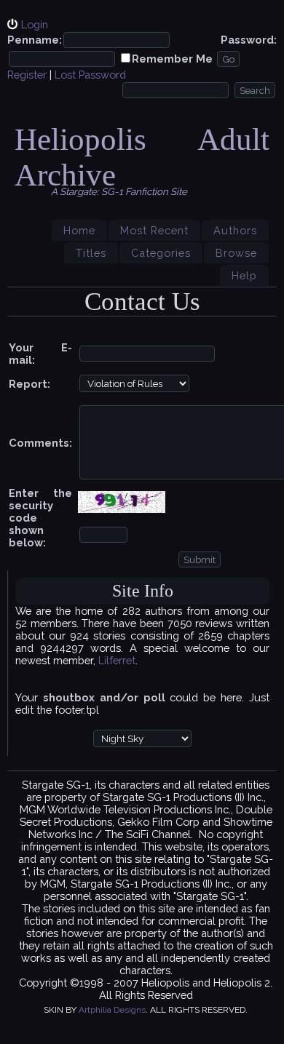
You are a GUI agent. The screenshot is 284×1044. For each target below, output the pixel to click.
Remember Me (172, 58)
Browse (236, 253)
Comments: (40, 443)
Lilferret (116, 660)
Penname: (34, 39)
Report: (29, 384)
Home (79, 230)
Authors (235, 230)
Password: (249, 39)
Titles (91, 253)
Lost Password (90, 74)
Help (244, 275)
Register (27, 74)
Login (34, 24)
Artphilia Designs (112, 1010)
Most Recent (154, 230)
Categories (161, 253)
